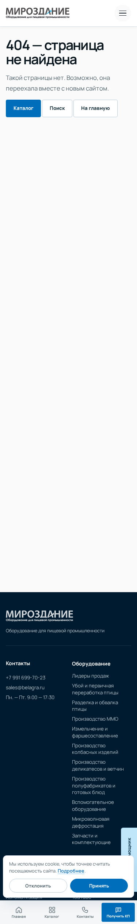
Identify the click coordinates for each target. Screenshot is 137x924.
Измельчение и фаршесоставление (95, 732)
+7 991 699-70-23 (25, 677)
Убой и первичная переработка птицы (95, 689)
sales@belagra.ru (25, 687)
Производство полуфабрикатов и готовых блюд (93, 785)
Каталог (23, 108)
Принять (99, 885)
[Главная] (39, 616)
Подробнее (71, 870)
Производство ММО (95, 719)
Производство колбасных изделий (95, 749)
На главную (95, 108)
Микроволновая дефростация (90, 822)
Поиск (57, 108)
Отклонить (38, 885)
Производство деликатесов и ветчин (98, 765)
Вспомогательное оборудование (93, 805)
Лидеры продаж (90, 675)
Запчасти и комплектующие (91, 839)
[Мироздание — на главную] (37, 13)
